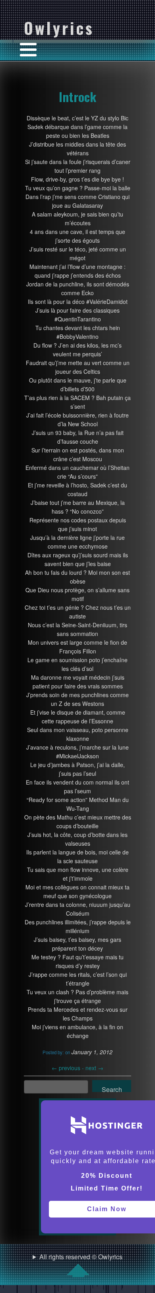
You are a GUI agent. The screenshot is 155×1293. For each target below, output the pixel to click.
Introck (77, 96)
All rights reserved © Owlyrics (80, 1256)
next (94, 1068)
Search (112, 1088)
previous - (68, 1068)
